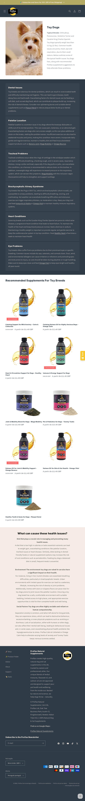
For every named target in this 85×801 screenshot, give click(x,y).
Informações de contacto (72, 785)
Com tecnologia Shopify (29, 783)
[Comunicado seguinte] (80, 2)
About (8, 667)
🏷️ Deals (9, 677)
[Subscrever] (42, 743)
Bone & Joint (34, 144)
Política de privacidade (60, 783)
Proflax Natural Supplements (41, 731)
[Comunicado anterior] (4, 2)
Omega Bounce (60, 144)
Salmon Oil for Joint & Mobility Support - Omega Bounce (21, 469)
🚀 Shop (9, 652)
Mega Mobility (45, 144)
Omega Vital (38, 203)
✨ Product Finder (12, 657)
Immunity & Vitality (23, 203)
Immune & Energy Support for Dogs (56, 373)
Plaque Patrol (31, 108)
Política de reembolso (44, 783)
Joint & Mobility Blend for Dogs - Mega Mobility (24, 422)
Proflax (20, 783)
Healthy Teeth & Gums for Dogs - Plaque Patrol (23, 517)
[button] (4, 11)
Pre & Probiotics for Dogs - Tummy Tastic (58, 422)
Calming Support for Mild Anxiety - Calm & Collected (22, 325)
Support (8, 672)
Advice (8, 662)
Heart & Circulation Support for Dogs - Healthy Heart (23, 374)
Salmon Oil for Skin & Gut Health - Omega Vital (61, 468)
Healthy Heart (60, 233)
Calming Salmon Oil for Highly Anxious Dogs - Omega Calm (60, 325)
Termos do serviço (74, 783)
